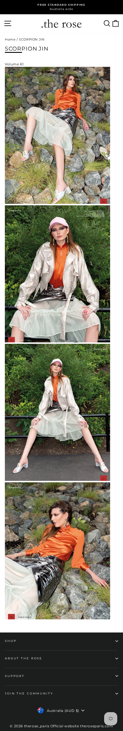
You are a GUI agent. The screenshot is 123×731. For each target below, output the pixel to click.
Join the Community (29, 693)
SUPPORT (15, 676)
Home (10, 39)
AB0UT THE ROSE (23, 658)
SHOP (10, 640)
